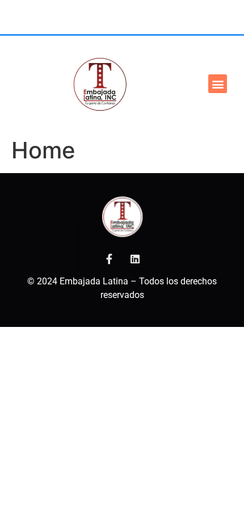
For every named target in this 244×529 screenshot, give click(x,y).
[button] (217, 83)
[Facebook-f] (109, 259)
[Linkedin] (135, 259)
